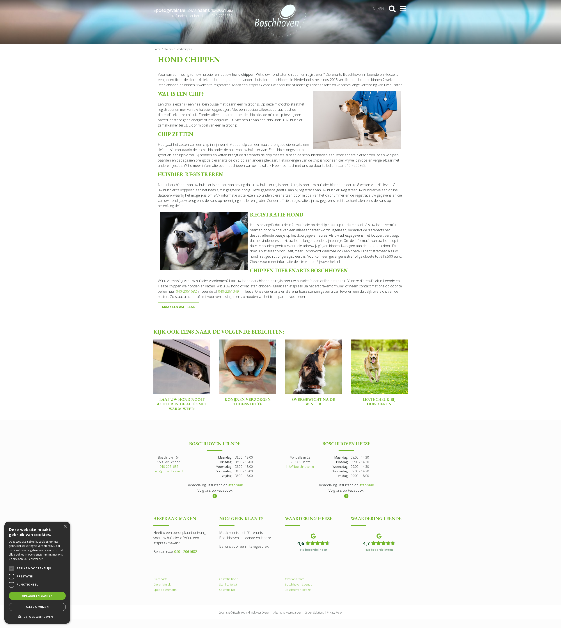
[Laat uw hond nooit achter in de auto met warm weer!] (181, 367)
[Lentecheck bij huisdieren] (379, 367)
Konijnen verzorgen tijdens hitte (248, 402)
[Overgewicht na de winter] (313, 367)
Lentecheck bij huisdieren (379, 402)
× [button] (65, 526)
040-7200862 (222, 15)
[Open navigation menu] (403, 8)
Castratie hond (228, 579)
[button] (37, 616)
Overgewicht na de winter (313, 402)
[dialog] (37, 573)
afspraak (235, 485)
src (392, 9)
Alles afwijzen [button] (37, 607)
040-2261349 (228, 291)
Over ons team (294, 579)
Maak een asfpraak (178, 307)
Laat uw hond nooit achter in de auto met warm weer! (182, 404)
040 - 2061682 (185, 551)
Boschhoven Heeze (298, 590)
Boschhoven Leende (298, 584)
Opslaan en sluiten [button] (37, 596)
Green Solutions (314, 612)
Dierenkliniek (161, 584)
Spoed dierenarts (164, 590)
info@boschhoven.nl (168, 471)
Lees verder (35, 559)
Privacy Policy (335, 612)
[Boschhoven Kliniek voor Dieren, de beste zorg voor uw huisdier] (280, 20)
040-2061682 (221, 10)
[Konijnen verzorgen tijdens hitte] (247, 367)
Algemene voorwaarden (287, 612)
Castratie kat (227, 590)
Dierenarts (160, 579)
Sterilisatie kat (228, 584)
